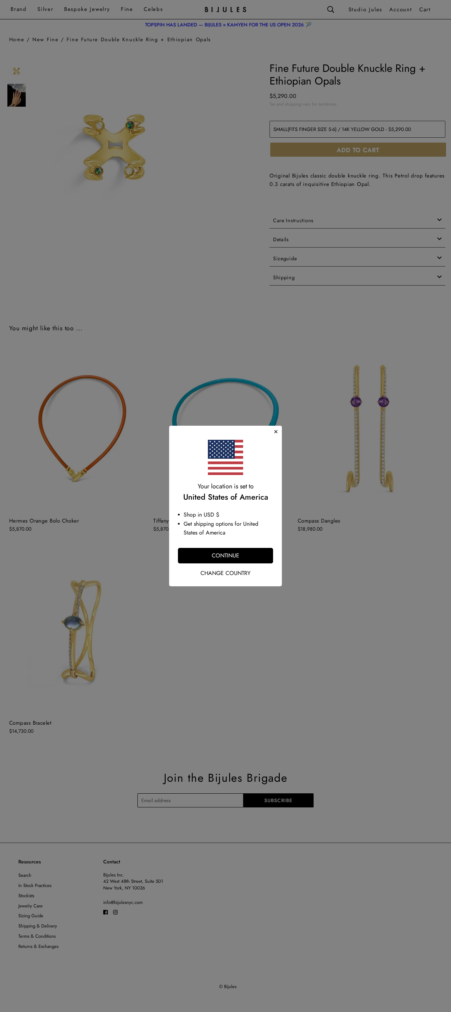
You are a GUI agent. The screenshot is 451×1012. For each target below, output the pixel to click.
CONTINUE (225, 555)
